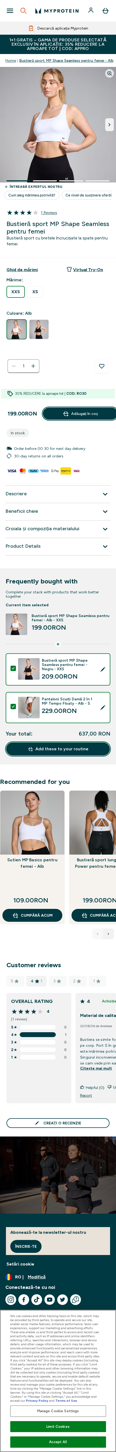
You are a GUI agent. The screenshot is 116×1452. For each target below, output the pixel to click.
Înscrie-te (26, 1246)
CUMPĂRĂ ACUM (37, 915)
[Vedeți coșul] (105, 10)
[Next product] (108, 933)
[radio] (15, 292)
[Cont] (91, 11)
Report (86, 1095)
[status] (23, 366)
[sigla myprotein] (57, 10)
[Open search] (23, 11)
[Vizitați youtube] (49, 1299)
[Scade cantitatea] (14, 366)
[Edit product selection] (102, 669)
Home (10, 60)
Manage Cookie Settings (58, 1411)
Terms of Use (66, 1401)
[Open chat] (75, 1299)
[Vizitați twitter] (62, 1299)
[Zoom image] (109, 73)
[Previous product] (97, 933)
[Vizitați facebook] (23, 1299)
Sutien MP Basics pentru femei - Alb (32, 863)
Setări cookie (20, 1264)
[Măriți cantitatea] (33, 366)
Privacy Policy (37, 1401)
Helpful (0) (95, 1087)
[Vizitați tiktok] (36, 1299)
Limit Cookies (58, 1427)
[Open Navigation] (10, 10)
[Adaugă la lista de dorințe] (101, 366)
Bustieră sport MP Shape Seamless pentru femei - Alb (66, 60)
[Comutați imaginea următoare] (109, 124)
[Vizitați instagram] (10, 1299)
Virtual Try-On (88, 269)
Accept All (58, 1442)
